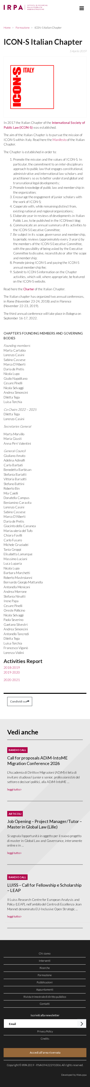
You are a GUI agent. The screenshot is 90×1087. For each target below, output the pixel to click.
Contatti (45, 1003)
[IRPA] (26, 6)
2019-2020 (12, 672)
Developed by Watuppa (73, 1074)
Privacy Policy (45, 1031)
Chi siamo (44, 953)
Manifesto (59, 140)
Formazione (45, 975)
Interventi (44, 960)
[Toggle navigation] (81, 8)
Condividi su (18, 701)
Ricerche (45, 967)
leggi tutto (13, 789)
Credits (45, 1038)
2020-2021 (12, 680)
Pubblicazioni (45, 982)
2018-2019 (12, 668)
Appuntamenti (44, 989)
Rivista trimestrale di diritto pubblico (45, 996)
